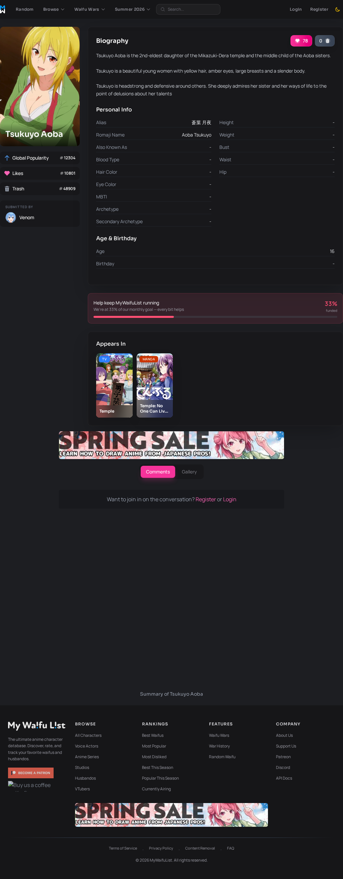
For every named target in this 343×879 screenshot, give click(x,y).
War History (219, 746)
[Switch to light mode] (337, 9)
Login (296, 9)
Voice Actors (86, 746)
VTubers (82, 789)
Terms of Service (123, 848)
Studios (82, 767)
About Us (284, 735)
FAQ (230, 848)
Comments (158, 471)
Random (25, 9)
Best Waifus (152, 735)
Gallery (189, 471)
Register (319, 9)
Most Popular (154, 746)
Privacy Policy (161, 848)
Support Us (286, 746)
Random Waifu (222, 757)
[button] (54, 9)
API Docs (284, 778)
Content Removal (200, 848)
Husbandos (85, 778)
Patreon (283, 757)
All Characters (88, 735)
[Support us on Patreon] (31, 773)
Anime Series (87, 757)
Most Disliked (154, 757)
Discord (283, 767)
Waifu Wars (219, 735)
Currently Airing (156, 789)
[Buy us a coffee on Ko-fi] (31, 786)
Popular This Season (160, 778)
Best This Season (157, 767)
